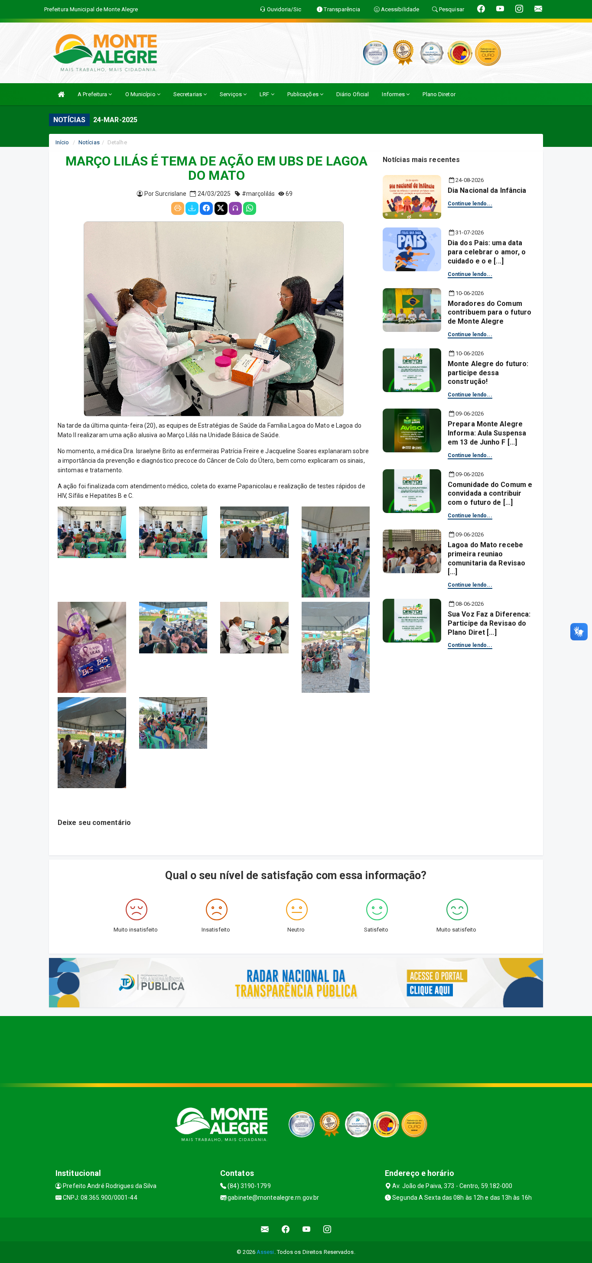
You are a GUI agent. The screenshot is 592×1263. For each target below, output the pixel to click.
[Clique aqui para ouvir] (235, 208)
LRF (265, 94)
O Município (141, 94)
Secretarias (188, 94)
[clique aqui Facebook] (285, 1229)
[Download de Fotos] (191, 208)
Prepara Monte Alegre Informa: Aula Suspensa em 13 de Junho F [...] (487, 433)
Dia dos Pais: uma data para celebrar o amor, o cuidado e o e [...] (487, 252)
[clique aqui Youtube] (306, 1229)
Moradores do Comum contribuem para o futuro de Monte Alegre (489, 312)
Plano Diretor (439, 94)
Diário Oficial (352, 94)
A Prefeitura (93, 94)
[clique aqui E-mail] (265, 1229)
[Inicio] (61, 94)
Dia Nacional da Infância (487, 190)
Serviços (231, 94)
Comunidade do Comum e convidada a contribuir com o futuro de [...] (490, 494)
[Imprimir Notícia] (177, 208)
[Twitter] (221, 208)
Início (62, 142)
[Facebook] (206, 208)
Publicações (303, 94)
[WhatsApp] (249, 208)
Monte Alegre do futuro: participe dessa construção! (488, 373)
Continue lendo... (470, 204)
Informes (394, 94)
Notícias (89, 142)
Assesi (265, 1252)
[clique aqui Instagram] (327, 1229)
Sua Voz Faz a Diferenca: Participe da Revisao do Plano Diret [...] (489, 623)
